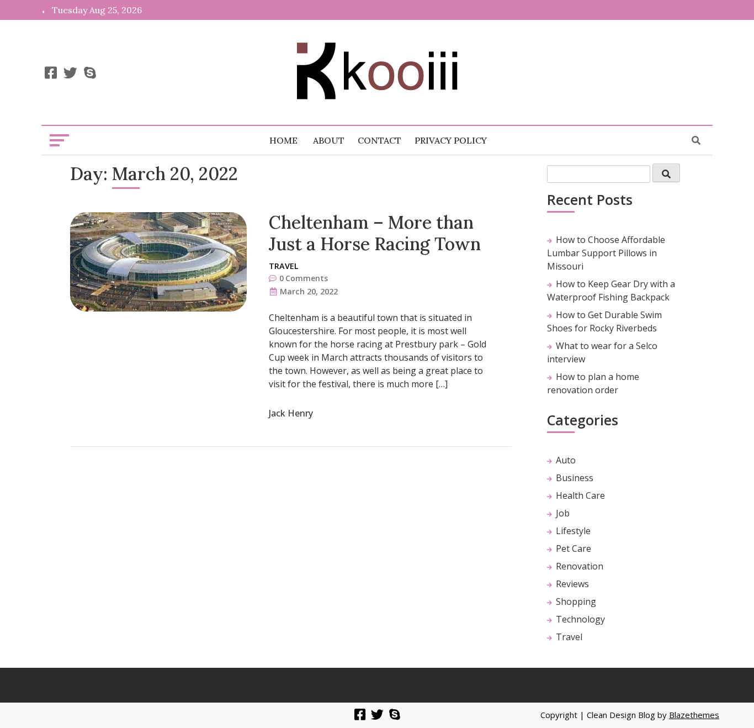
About (328, 140)
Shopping (576, 601)
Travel (284, 266)
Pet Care (573, 548)
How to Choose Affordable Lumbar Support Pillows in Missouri (606, 253)
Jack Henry (291, 413)
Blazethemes (694, 714)
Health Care (580, 495)
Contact (379, 140)
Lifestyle (573, 531)
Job (563, 513)
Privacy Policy (451, 140)
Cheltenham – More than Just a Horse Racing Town (375, 233)
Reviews (572, 584)
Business (574, 478)
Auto (566, 460)
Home (283, 140)
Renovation (579, 566)
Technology (580, 619)
